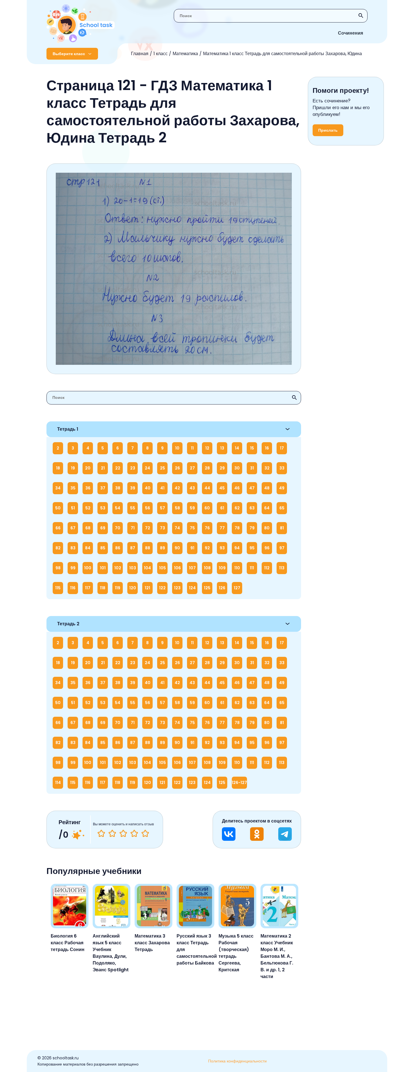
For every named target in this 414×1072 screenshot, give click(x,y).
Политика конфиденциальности (237, 1061)
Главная (139, 53)
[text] (145, 833)
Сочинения (350, 33)
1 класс (160, 53)
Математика (185, 53)
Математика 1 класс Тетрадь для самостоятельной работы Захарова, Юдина (282, 53)
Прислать (328, 130)
